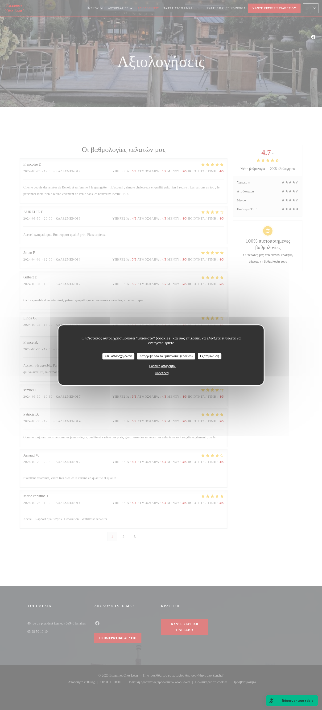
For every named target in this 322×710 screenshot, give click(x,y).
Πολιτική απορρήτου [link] (162, 366)
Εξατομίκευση (209, 356)
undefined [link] (162, 373)
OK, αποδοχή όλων (118, 356)
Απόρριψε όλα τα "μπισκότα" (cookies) (166, 356)
